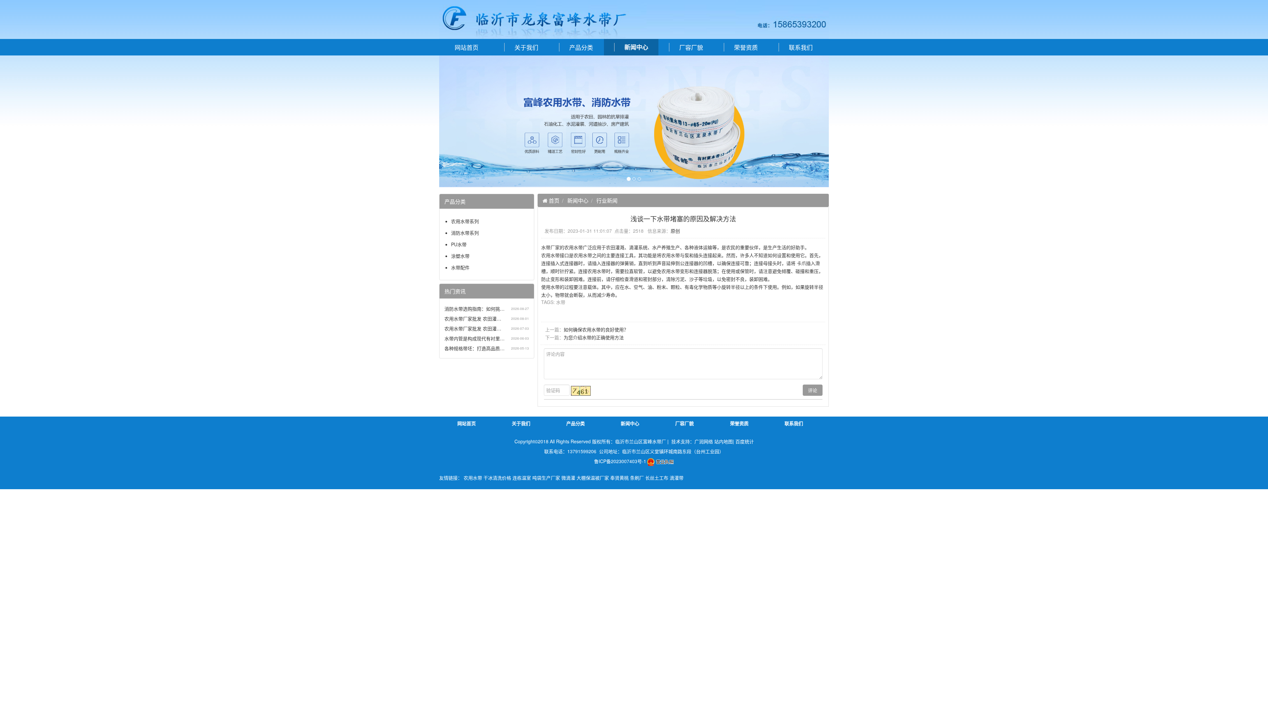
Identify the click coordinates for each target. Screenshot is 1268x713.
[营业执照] (660, 461)
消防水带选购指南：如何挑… (474, 308)
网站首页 (466, 47)
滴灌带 (677, 477)
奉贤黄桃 (619, 477)
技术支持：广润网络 (692, 441)
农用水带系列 (465, 221)
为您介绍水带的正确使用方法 (594, 337)
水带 (560, 302)
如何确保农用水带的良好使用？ (596, 329)
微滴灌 (568, 477)
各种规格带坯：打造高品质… (474, 348)
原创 (675, 230)
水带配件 (460, 267)
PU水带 (459, 244)
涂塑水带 (460, 256)
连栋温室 (521, 477)
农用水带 (473, 477)
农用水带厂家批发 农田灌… (472, 318)
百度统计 (744, 441)
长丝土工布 (656, 477)
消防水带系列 (465, 232)
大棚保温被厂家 (593, 477)
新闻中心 (577, 200)
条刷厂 (637, 477)
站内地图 (723, 441)
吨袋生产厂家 (546, 477)
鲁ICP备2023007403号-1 (620, 461)
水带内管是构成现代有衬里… (474, 338)
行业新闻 (606, 200)
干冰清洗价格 (497, 477)
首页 (553, 200)
